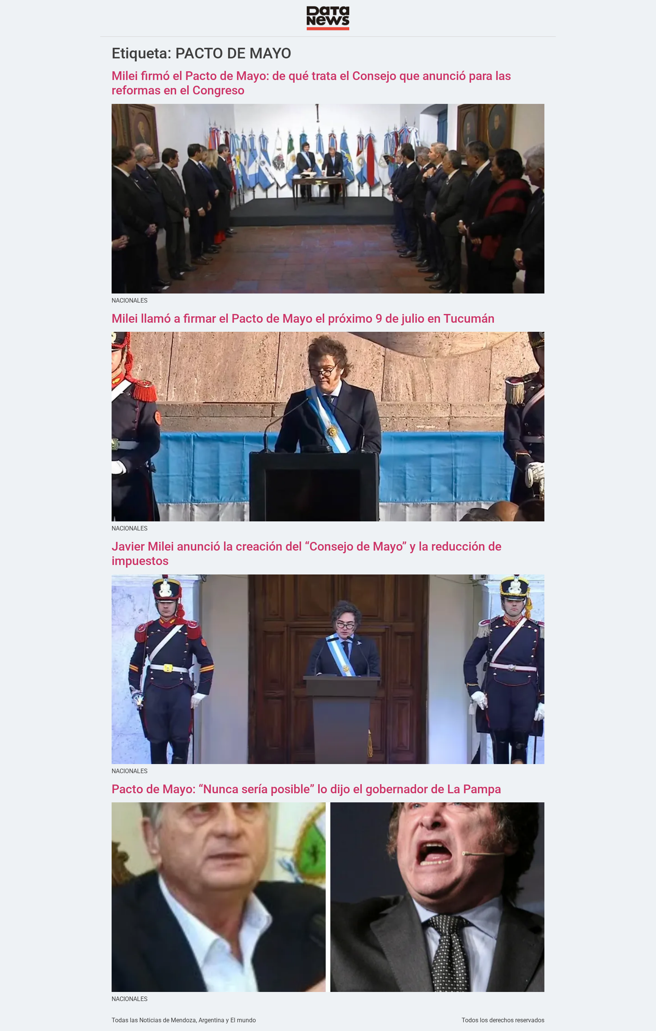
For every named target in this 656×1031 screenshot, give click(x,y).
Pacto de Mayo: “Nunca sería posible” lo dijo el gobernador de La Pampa (306, 789)
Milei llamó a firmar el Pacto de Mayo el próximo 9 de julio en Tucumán (303, 318)
